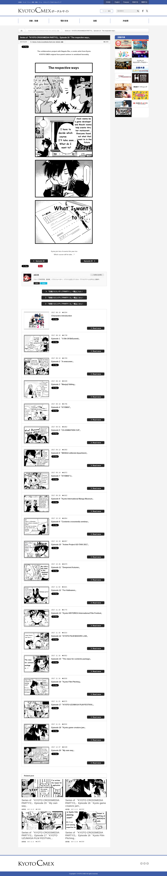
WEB (36, 283)
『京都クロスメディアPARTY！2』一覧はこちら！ (65, 298)
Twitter (44, 283)
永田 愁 (36, 275)
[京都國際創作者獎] (123, 48)
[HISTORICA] (140, 82)
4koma (30, 31)
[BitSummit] (123, 116)
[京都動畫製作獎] (140, 49)
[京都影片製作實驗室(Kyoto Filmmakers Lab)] (123, 79)
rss (141, 863)
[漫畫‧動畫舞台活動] (140, 57)
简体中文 (135, 2)
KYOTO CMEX (81, 874)
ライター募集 (106, 11)
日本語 (108, 2)
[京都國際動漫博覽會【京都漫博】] (123, 57)
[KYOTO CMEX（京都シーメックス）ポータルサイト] (43, 11)
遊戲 (95, 21)
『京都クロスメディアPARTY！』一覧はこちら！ (65, 291)
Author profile (97, 275)
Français (126, 2)
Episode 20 (88, 261)
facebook (147, 863)
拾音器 (54, 31)
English (117, 2)
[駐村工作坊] (140, 89)
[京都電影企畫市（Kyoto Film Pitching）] (140, 106)
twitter (144, 863)
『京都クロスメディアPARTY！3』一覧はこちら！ (65, 304)
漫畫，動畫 (33, 21)
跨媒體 (125, 21)
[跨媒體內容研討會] (140, 64)
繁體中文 (144, 2)
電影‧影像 (64, 21)
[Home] (21, 30)
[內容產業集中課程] (123, 68)
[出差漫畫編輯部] (123, 97)
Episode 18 (40, 261)
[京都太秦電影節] (140, 72)
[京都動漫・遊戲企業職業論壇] (140, 99)
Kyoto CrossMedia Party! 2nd (42, 31)
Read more (97, 328)
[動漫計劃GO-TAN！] (123, 106)
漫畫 (57, 31)
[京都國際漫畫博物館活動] (123, 89)
